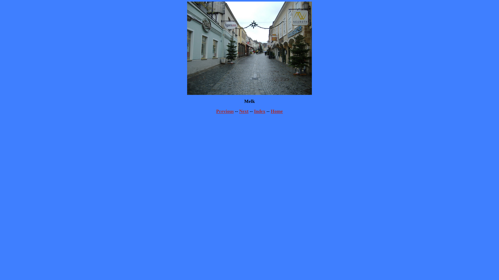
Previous (225, 111)
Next (244, 111)
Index (259, 111)
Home (277, 111)
